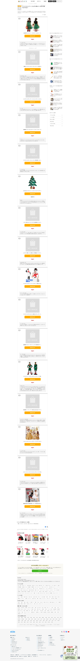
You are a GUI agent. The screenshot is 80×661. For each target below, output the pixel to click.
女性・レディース (30, 523)
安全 (58, 607)
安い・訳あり (39, 607)
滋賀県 (22, 620)
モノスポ (48, 624)
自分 (19, 602)
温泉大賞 (28, 638)
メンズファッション (29, 588)
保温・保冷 (23, 607)
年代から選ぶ (52, 121)
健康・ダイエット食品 (35, 585)
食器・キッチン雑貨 (42, 591)
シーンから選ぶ (52, 117)
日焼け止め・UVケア (48, 585)
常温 (52, 607)
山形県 (37, 617)
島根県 (47, 620)
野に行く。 (51, 624)
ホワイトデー (48, 598)
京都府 (25, 620)
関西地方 (19, 620)
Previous (18, 538)
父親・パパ (28, 602)
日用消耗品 (29, 591)
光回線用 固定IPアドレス (41, 642)
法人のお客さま (39, 635)
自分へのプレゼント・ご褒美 (21, 610)
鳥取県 (44, 620)
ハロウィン (23, 598)
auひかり (13, 640)
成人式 (40, 598)
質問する (50, 1)
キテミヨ (40, 624)
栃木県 (49, 617)
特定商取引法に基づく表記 (14, 656)
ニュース (51, 641)
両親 (35, 602)
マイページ (59, 1)
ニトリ (22, 613)
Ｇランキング (21, 624)
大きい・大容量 (44, 607)
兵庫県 (31, 620)
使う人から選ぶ (52, 119)
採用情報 (51, 642)
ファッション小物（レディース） (22, 588)
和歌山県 (37, 620)
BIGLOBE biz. (40, 637)
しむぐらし (28, 640)
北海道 (19, 617)
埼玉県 (55, 617)
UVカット (38, 610)
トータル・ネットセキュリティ (16, 649)
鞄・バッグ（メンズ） (35, 588)
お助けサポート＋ (14, 646)
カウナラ (19, 560)
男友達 (60, 602)
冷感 (31, 610)
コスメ (44, 585)
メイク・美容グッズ (54, 585)
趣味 (18, 523)
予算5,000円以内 (36, 523)
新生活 (56, 598)
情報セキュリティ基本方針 (23, 656)
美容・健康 (40, 585)
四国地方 (59, 620)
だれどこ (25, 624)
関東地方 (43, 617)
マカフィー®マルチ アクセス (42, 648)
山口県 (55, 620)
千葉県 (58, 617)
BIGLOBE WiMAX (40, 645)
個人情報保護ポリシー (35, 654)
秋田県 (34, 617)
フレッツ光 (39, 639)
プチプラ (51, 610)
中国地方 (41, 620)
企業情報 (49, 635)
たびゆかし (58, 624)
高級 (35, 607)
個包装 (26, 607)
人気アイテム (39, 1)
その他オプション (14, 651)
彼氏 (21, 602)
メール (62, 638)
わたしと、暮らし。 (35, 624)
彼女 (24, 602)
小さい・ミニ (48, 607)
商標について (30, 656)
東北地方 (22, 617)
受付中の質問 (33, 1)
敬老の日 (19, 598)
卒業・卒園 (53, 598)
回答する (54, 1)
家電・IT (59, 585)
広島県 (52, 620)
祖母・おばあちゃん (52, 602)
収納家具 (19, 591)
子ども (38, 602)
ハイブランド (58, 610)
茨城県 (46, 617)
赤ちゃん (42, 602)
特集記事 (45, 1)
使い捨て (19, 607)
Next (47, 538)
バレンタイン (44, 598)
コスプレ (22, 523)
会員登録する (40, 570)
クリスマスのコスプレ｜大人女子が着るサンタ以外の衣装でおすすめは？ (30, 560)
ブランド (55, 610)
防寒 (34, 610)
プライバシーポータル (42, 654)
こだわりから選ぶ (52, 123)
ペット (57, 602)
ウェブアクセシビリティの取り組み (25, 654)
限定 (55, 607)
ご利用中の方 (62, 635)
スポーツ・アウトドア (52, 591)
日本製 (48, 610)
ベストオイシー (44, 624)
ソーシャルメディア (52, 645)
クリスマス (25, 523)
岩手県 (28, 617)
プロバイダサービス (41, 641)
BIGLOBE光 (13, 638)
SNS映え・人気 (28, 610)
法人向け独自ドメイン (41, 650)
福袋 (37, 598)
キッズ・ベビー (56, 588)
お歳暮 (26, 598)
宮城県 (31, 617)
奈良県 (34, 620)
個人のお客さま (13, 635)
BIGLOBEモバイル (14, 641)
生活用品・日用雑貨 (24, 591)
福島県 (40, 617)
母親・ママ (32, 602)
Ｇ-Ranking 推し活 (42, 625)
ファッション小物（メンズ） (49, 588)
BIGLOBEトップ (35, 656)
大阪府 (28, 620)
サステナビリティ (52, 639)
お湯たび (31, 624)
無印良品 (19, 613)
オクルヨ (28, 624)
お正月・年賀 (34, 598)
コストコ (26, 613)
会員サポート (63, 639)
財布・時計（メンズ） (42, 588)
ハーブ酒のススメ (37, 625)
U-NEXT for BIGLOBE (15, 650)
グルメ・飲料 (19, 585)
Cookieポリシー (49, 654)
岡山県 (49, 620)
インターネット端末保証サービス (16, 647)
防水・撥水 (42, 610)
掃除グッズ (47, 591)
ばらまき (30, 607)
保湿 (45, 610)
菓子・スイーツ (24, 585)
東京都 (61, 617)
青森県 (25, 617)
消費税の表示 (17, 654)
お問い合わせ (12, 654)
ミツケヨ (55, 624)
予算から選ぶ (52, 125)
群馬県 (52, 617)
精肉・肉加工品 (29, 585)
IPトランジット (40, 646)
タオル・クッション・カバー (35, 591)
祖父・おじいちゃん (46, 602)
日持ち (32, 607)
